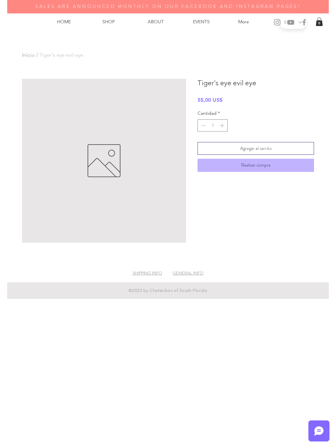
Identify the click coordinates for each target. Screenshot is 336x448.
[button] (319, 21)
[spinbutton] (213, 125)
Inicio (28, 55)
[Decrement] (203, 125)
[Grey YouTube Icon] (290, 22)
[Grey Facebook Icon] (304, 22)
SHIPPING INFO (147, 273)
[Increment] (223, 125)
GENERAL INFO (188, 273)
